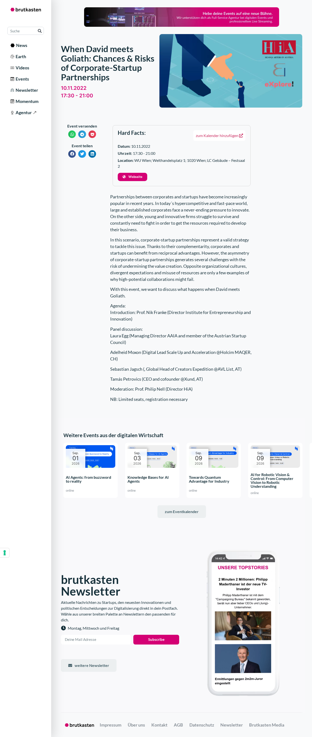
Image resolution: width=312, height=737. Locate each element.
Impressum (110, 725)
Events (21, 79)
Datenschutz (201, 725)
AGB (178, 725)
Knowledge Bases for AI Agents (148, 479)
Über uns (136, 725)
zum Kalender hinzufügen (217, 135)
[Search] (40, 31)
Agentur (23, 112)
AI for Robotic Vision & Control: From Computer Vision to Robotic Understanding (272, 480)
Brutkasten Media (266, 725)
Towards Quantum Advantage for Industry (209, 479)
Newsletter (26, 90)
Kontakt (159, 725)
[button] (72, 134)
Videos (21, 67)
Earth (20, 56)
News (21, 45)
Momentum (26, 101)
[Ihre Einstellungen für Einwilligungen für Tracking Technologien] (4, 552)
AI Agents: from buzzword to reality (88, 479)
